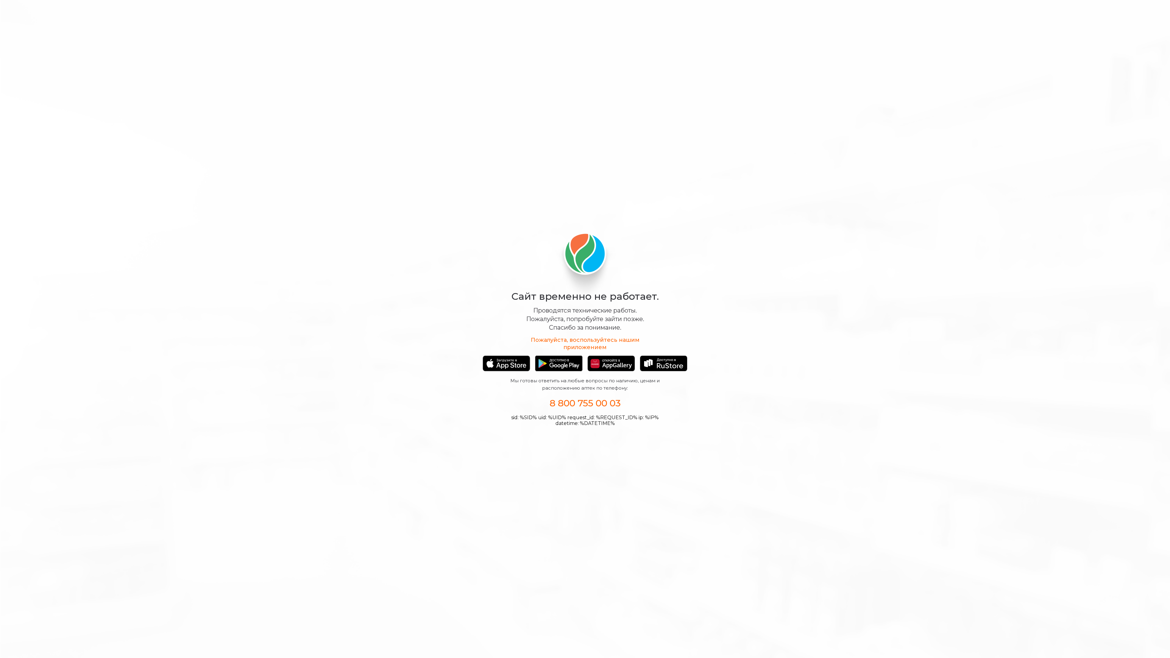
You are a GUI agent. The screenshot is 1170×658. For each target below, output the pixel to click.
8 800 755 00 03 (585, 403)
